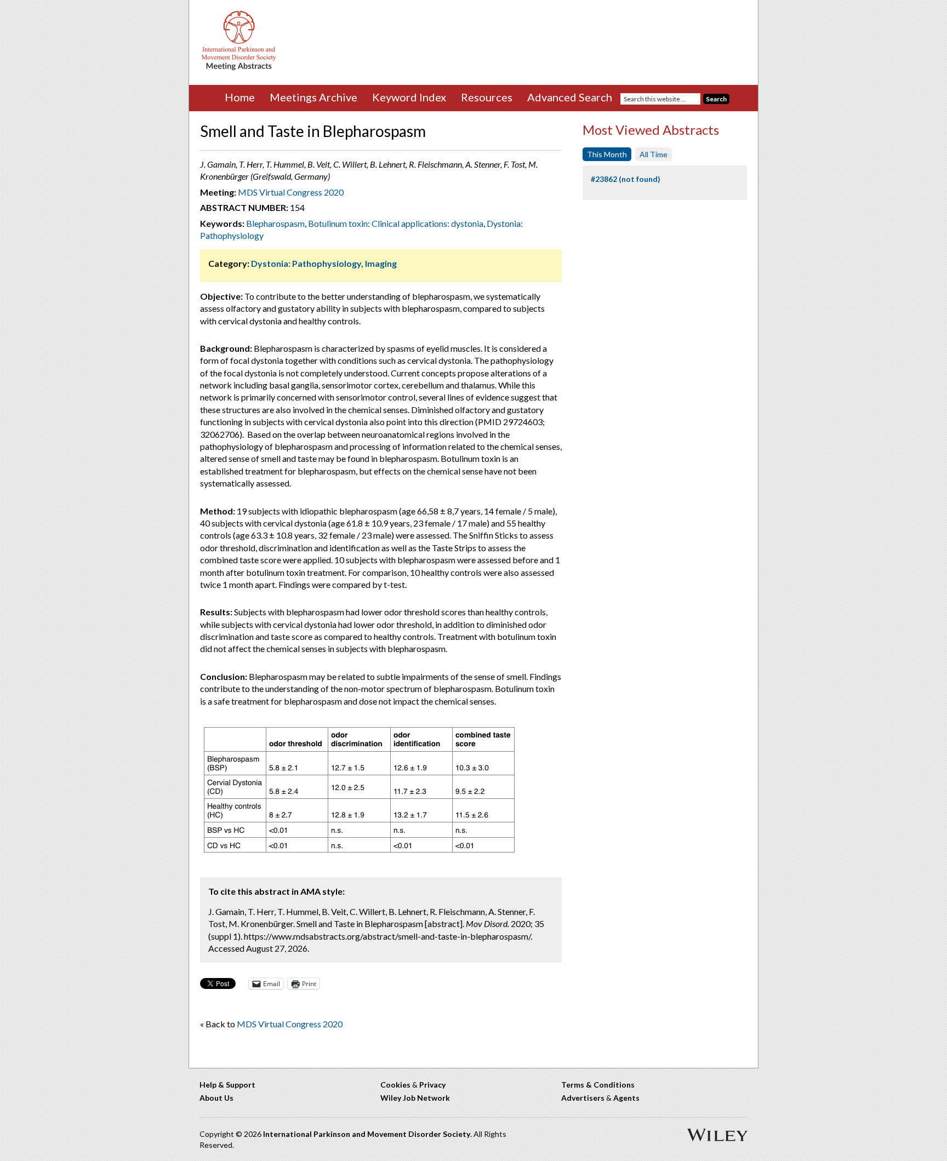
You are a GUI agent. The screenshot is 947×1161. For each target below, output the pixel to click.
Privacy (432, 1084)
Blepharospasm (275, 223)
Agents (626, 1097)
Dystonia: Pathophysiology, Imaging (324, 263)
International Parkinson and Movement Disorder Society (366, 1134)
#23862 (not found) (625, 179)
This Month (607, 154)
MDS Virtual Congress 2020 (291, 192)
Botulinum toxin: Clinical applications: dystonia (395, 223)
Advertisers (582, 1097)
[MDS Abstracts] (239, 67)
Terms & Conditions (598, 1084)
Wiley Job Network (415, 1097)
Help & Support (227, 1084)
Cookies (395, 1084)
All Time (654, 154)
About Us (216, 1097)
